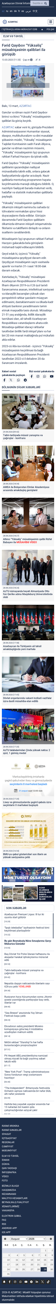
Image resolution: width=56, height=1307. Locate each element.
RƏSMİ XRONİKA (10, 1126)
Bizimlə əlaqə (10, 1185)
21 (38, 1264)
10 (8, 1260)
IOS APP (6, 1232)
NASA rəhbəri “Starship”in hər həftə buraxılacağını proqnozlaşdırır (23, 1044)
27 (32, 1269)
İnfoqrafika (9, 1172)
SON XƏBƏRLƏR (16, 908)
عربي (28, 11)
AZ (3, 11)
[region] (29, 1013)
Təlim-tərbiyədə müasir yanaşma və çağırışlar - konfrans (23, 437)
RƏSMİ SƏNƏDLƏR (11, 1130)
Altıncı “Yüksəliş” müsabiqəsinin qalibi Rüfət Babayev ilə (27, 541)
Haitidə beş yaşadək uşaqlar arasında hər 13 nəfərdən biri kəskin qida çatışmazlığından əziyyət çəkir (27, 1107)
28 (38, 1269)
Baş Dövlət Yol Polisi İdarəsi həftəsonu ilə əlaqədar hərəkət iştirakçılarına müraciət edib (27, 957)
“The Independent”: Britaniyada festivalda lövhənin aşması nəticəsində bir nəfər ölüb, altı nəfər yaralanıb (27, 1091)
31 (8, 1274)
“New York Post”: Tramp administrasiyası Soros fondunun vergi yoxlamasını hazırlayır (26, 1074)
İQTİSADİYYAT (9, 1138)
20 (32, 1264)
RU (7, 11)
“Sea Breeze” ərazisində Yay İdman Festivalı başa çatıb (23, 1014)
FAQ (4, 1220)
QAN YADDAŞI (9, 1168)
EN (11, 11)
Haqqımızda (9, 1190)
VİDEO (5, 1176)
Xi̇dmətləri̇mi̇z (10, 1206)
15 (45, 1260)
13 (32, 1260)
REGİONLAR (8, 1142)
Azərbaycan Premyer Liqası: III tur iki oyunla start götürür (24, 916)
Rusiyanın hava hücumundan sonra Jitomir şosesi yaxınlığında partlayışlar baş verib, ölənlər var (28, 999)
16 (51, 1260)
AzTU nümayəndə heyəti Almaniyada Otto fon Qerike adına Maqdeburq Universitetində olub (27, 594)
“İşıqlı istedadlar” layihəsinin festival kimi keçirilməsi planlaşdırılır (26, 929)
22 (45, 1264)
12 (23, 1260)
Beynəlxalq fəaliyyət (15, 1202)
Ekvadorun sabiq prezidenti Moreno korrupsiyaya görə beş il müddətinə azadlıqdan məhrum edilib (23, 1029)
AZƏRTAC (25, 106)
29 (45, 1269)
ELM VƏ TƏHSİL (13, 36)
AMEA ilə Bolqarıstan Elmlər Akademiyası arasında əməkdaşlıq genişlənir (26, 489)
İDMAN (5, 1160)
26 (23, 1269)
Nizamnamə (9, 1194)
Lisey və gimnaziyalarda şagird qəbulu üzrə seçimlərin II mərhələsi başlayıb (27, 804)
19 (23, 1264)
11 (17, 1260)
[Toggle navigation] (50, 21)
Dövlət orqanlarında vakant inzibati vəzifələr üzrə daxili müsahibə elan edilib (27, 700)
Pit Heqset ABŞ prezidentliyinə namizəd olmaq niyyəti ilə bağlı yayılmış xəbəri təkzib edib (25, 1058)
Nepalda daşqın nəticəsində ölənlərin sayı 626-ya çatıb (27, 985)
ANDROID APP (9, 1228)
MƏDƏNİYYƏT (9, 1150)
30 (51, 1269)
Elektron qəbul (11, 1216)
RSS (4, 1224)
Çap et (26, 59)
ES (22, 11)
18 (17, 1264)
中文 (35, 11)
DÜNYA (5, 1164)
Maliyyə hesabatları (14, 1198)
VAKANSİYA (8, 1210)
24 (8, 1269)
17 (8, 1264)
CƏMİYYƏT (7, 1146)
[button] (28, 76)
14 (38, 1260)
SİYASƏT (6, 1134)
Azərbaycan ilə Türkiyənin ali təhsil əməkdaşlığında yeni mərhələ (22, 648)
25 (17, 1269)
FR (19, 11)
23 (51, 1264)
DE (15, 11)
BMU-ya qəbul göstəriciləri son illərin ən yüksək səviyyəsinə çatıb (25, 856)
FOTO (5, 1180)
